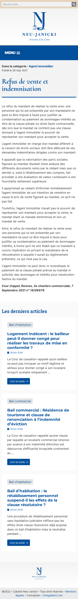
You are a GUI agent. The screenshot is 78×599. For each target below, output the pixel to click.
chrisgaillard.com (52, 595)
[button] (12, 53)
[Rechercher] (74, 4)
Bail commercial (20, 401)
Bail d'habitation (20, 325)
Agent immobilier (41, 66)
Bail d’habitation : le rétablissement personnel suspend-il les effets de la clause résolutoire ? (32, 498)
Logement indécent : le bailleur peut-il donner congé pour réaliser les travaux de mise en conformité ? (38, 341)
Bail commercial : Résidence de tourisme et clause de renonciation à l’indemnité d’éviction (38, 417)
